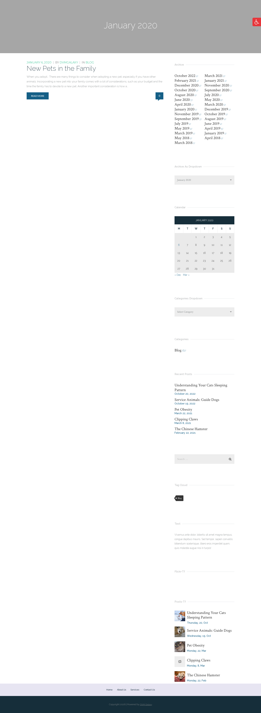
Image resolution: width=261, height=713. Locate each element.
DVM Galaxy (146, 704)
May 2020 (212, 99)
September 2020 (217, 90)
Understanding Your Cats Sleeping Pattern (201, 388)
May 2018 (182, 138)
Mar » (186, 274)
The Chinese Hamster (191, 429)
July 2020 (212, 94)
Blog (90, 62)
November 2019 (187, 114)
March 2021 (213, 75)
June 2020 (182, 99)
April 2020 (183, 104)
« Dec (178, 274)
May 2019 (182, 128)
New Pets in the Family (61, 68)
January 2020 (184, 109)
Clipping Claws (186, 419)
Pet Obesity (183, 409)
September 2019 (187, 118)
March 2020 (214, 104)
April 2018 (212, 138)
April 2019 (212, 128)
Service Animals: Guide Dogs (197, 399)
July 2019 (181, 123)
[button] (256, 22)
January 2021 (214, 80)
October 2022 (185, 75)
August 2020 (184, 94)
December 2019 (216, 109)
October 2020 (185, 90)
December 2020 (187, 85)
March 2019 (183, 133)
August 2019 (214, 118)
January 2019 (214, 133)
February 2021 (185, 80)
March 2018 (183, 142)
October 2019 (215, 114)
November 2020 (217, 85)
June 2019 (212, 123)
